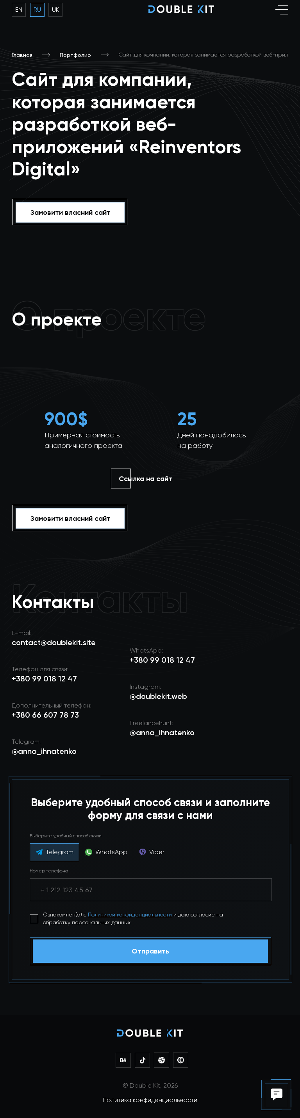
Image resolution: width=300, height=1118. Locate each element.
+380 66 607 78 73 (45, 715)
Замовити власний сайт (70, 212)
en (18, 9)
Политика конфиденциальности (150, 1100)
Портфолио (75, 55)
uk (55, 9)
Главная (22, 55)
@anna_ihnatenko (162, 732)
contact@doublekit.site (54, 642)
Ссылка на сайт (145, 478)
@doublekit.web (158, 696)
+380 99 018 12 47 (162, 660)
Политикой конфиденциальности (130, 914)
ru (37, 9)
